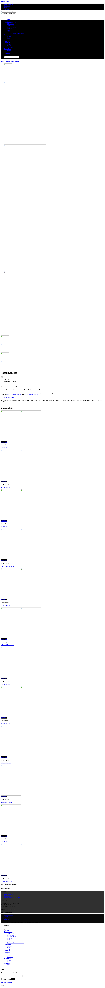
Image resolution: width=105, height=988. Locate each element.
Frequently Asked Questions (12, 897)
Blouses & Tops (11, 27)
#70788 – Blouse (5, 684)
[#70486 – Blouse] (8, 71)
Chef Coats (10, 45)
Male (8, 52)
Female (9, 50)
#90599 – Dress (5, 448)
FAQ (5, 7)
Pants (8, 30)
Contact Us (7, 6)
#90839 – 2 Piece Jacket (7, 566)
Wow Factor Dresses (6, 802)
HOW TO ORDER (9, 397)
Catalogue (7, 53)
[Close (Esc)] (1, 985)
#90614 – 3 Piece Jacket (7, 645)
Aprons (9, 44)
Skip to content (5, 1)
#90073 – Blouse (5, 605)
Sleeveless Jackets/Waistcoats (15, 33)
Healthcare (7, 41)
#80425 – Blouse (5, 723)
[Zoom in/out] (3, 985)
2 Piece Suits (10, 24)
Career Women (8, 22)
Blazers (9, 36)
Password (4, 976)
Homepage (7, 20)
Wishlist (6, 9)
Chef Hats (10, 47)
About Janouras (8, 4)
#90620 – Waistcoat (6, 881)
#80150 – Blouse (5, 487)
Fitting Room (7, 49)
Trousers (9, 39)
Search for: (7, 55)
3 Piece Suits (10, 25)
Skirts (8, 31)
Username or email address (9, 973)
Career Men (7, 35)
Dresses (9, 28)
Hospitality (7, 42)
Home (2, 61)
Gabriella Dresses (6, 763)
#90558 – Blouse (5, 842)
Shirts (8, 38)
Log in (13, 979)
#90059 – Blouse (5, 526)
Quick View (4, 442)
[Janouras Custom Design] (8, 12)
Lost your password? (6, 982)
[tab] (54, 397)
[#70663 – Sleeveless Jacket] (8, 79)
